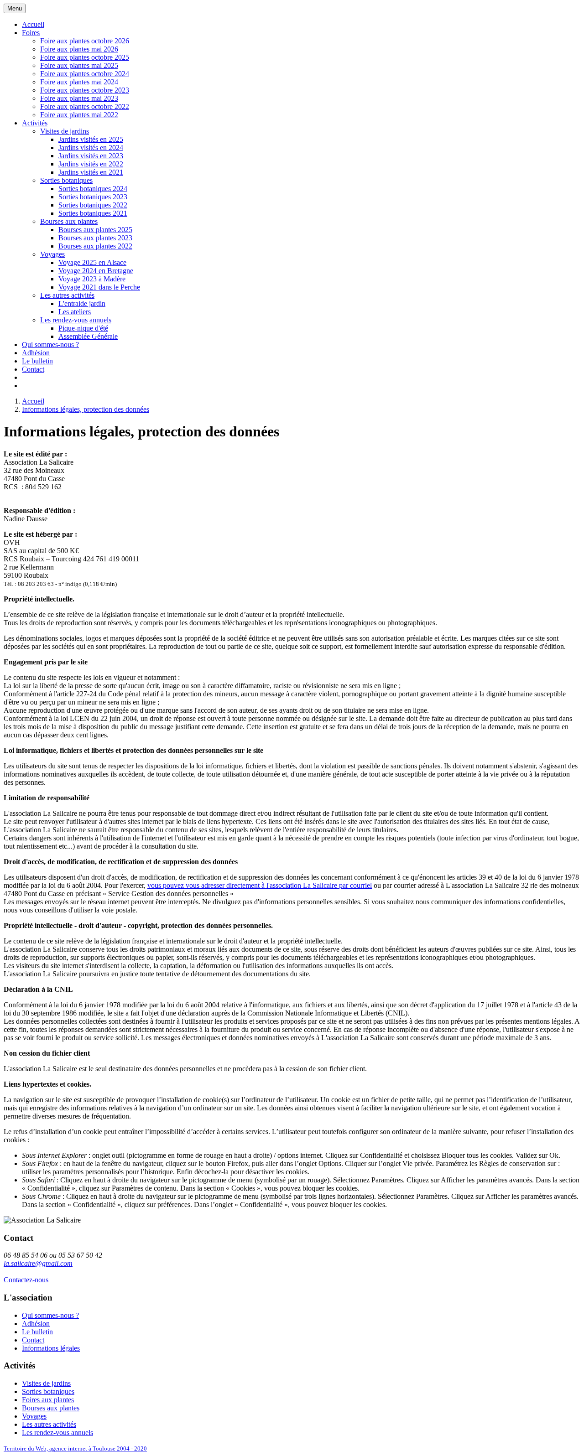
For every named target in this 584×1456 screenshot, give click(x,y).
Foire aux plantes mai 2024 (79, 82)
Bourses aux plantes (69, 221)
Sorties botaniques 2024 (92, 188)
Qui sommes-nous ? (50, 344)
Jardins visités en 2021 (90, 172)
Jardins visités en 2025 (90, 139)
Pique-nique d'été (83, 328)
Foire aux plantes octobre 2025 (84, 57)
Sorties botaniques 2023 (92, 197)
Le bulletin (37, 361)
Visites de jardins (64, 131)
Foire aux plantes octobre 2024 (84, 74)
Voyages (52, 254)
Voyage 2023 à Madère (91, 279)
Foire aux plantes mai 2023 (79, 98)
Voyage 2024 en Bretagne (95, 271)
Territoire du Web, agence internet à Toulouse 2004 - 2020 (75, 1448)
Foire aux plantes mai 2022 (79, 115)
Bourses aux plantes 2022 (95, 246)
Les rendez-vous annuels (75, 320)
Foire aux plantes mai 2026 (79, 49)
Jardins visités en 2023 (90, 156)
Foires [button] (31, 32)
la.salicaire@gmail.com (38, 1263)
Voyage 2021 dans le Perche (99, 287)
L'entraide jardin (81, 303)
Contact (33, 369)
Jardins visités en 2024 (90, 147)
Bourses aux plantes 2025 (95, 229)
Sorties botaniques (66, 180)
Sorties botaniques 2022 (92, 205)
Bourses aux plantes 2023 (95, 238)
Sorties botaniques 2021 (92, 213)
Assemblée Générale (88, 336)
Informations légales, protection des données (85, 409)
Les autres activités (67, 295)
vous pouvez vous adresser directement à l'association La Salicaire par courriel (259, 885)
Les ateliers (74, 312)
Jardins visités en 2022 (90, 164)
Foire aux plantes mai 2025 (79, 65)
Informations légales (51, 1348)
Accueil (33, 24)
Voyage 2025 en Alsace (92, 262)
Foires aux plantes (48, 1400)
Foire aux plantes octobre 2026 (84, 41)
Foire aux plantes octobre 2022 (84, 106)
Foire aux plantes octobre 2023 (84, 90)
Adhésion (36, 353)
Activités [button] (34, 123)
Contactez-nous (26, 1280)
